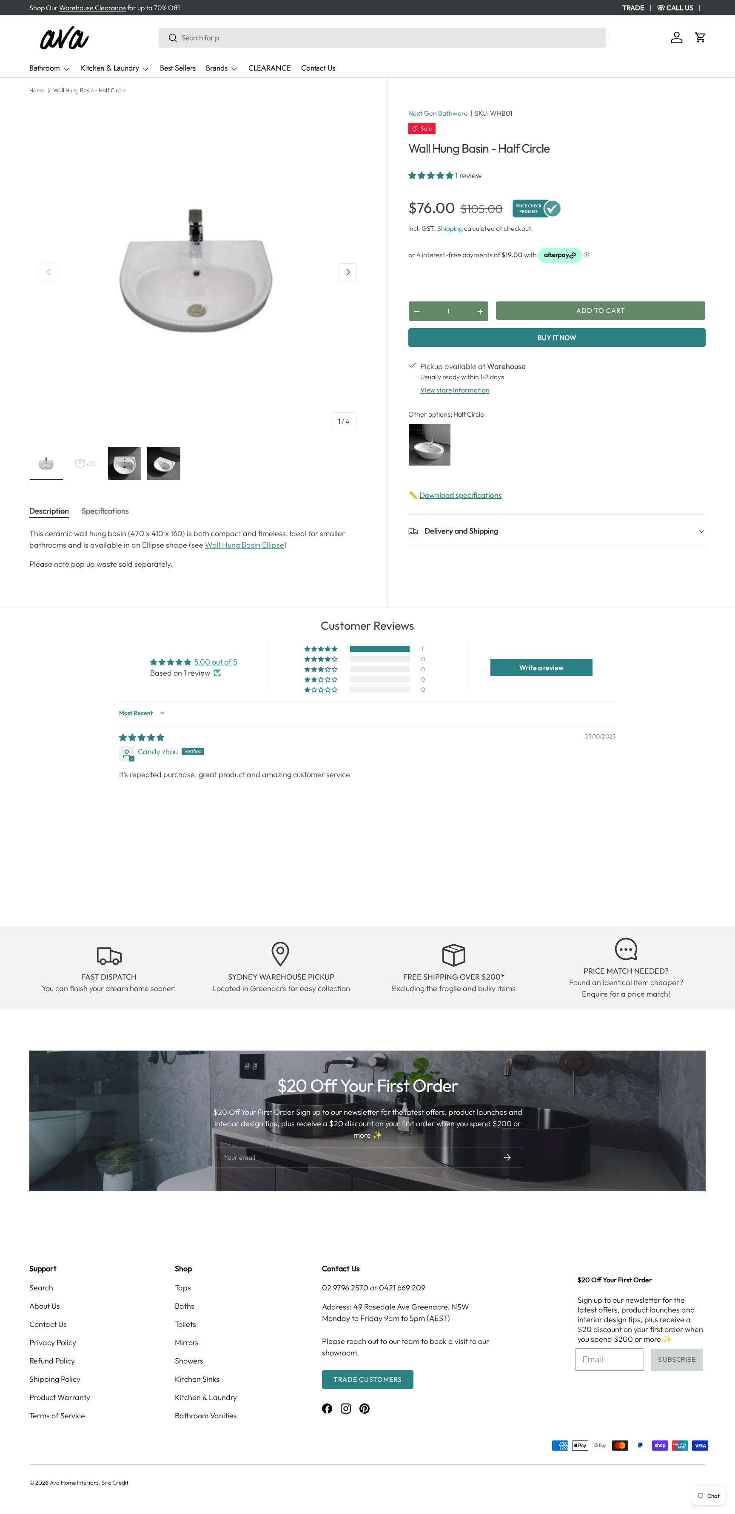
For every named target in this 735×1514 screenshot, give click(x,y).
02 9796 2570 (345, 1287)
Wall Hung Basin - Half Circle (89, 91)
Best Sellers (178, 68)
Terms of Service (57, 1415)
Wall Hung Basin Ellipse (244, 545)
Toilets (185, 1324)
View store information (455, 390)
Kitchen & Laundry (110, 68)
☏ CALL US (675, 7)
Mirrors (187, 1342)
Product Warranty (59, 1397)
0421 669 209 (402, 1287)
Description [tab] (49, 511)
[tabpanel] (198, 549)
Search (41, 1287)
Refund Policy (52, 1361)
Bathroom (44, 68)
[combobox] (382, 38)
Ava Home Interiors (74, 1482)
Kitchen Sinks (197, 1379)
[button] (700, 37)
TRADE (633, 7)
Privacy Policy (52, 1342)
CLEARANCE (269, 68)
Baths (184, 1306)
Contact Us (318, 68)
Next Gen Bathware (438, 113)
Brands (217, 68)
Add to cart (600, 310)
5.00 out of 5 (215, 662)
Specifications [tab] (105, 511)
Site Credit (115, 1482)
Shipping (450, 228)
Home (36, 91)
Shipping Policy (54, 1379)
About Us (44, 1306)
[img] (141, 737)
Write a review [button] (541, 667)
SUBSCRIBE (677, 1359)
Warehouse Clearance (92, 7)
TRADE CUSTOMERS (367, 1379)
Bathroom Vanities (206, 1415)
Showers (189, 1361)
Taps (183, 1287)
